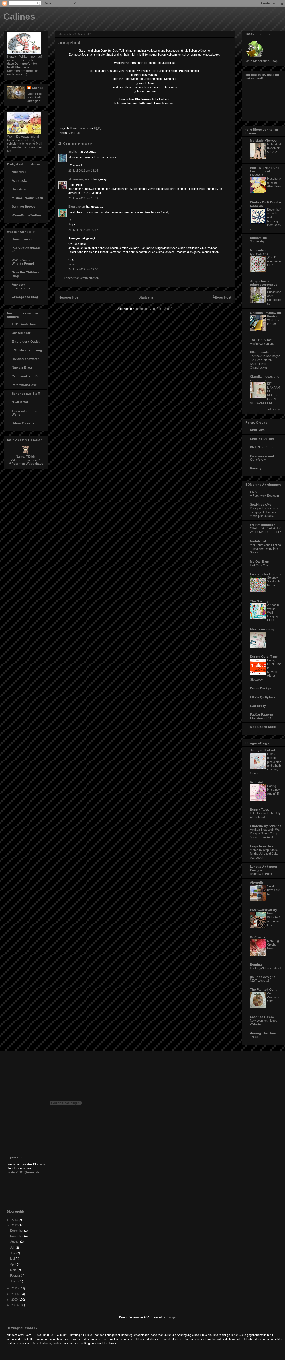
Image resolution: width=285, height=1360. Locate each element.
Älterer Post (222, 297)
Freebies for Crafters (265, 574)
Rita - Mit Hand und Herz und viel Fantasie (264, 171)
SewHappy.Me (260, 504)
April (13, 1264)
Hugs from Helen (262, 846)
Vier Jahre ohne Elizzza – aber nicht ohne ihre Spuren (265, 548)
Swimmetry (257, 241)
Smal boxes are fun (273, 890)
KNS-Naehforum (262, 447)
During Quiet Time (264, 656)
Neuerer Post (68, 297)
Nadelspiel (258, 541)
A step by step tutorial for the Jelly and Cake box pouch (264, 853)
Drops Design (260, 688)
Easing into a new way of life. (274, 789)
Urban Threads (23, 423)
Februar (15, 1275)
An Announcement (262, 343)
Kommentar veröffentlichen (81, 278)
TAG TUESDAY (261, 340)
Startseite (145, 297)
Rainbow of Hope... (262, 873)
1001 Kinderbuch (25, 324)
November (17, 1236)
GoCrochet (258, 937)
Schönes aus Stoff (26, 393)
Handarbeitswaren (25, 359)
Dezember (17, 1230)
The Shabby (259, 601)
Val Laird (256, 782)
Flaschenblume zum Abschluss (274, 182)
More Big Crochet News (273, 944)
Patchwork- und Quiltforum (262, 457)
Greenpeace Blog (25, 297)
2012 (14, 1225)
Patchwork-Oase (24, 385)
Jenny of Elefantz (263, 750)
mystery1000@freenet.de (23, 1172)
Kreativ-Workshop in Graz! (273, 320)
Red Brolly (258, 706)
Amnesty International (21, 286)
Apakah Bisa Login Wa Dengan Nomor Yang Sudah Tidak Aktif (264, 833)
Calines (19, 16)
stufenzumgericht (80, 179)
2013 (14, 1220)
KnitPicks (257, 430)
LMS (253, 492)
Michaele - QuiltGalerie (259, 252)
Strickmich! (258, 237)
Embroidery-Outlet (26, 341)
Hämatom (19, 189)
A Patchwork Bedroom (264, 495)
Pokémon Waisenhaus (27, 463)
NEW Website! (259, 980)
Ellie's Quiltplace (262, 697)
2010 (14, 1294)
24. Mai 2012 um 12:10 (83, 269)
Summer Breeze (23, 206)
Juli (13, 1247)
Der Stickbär (21, 332)
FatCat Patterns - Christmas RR (263, 716)
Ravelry (255, 468)
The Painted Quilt (263, 989)
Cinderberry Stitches (265, 826)
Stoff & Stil (20, 402)
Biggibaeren (76, 206)
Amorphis (19, 171)
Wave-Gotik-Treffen (26, 215)
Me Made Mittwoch (264, 140)
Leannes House (262, 1017)
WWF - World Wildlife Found (23, 261)
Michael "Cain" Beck (27, 198)
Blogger (171, 1317)
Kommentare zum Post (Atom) (152, 308)
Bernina (256, 964)
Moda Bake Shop (263, 726)
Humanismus (22, 239)
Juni (13, 1253)
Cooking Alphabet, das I (265, 968)
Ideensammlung (262, 629)
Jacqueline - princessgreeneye (263, 282)
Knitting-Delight (262, 438)
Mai (13, 1258)
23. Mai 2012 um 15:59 (83, 198)
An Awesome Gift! (273, 997)
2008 (14, 1305)
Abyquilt (256, 882)
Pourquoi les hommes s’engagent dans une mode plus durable (264, 512)
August (15, 1241)
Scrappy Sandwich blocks (273, 581)
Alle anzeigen (275, 409)
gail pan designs (262, 977)
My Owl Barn (259, 561)
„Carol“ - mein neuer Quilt (274, 261)
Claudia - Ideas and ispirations (264, 378)
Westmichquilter (262, 524)
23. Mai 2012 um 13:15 (83, 170)
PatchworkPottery (263, 910)
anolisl (73, 151)
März (14, 1270)
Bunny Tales (259, 809)
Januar (15, 1281)
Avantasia (19, 180)
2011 (14, 1288)
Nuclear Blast (22, 367)
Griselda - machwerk (265, 312)
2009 (14, 1299)
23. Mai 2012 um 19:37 (83, 229)
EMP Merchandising (27, 350)
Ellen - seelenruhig (264, 352)
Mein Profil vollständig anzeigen (34, 97)
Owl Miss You (259, 565)
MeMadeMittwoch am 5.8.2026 (274, 148)
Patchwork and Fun (26, 376)
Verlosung (75, 132)
